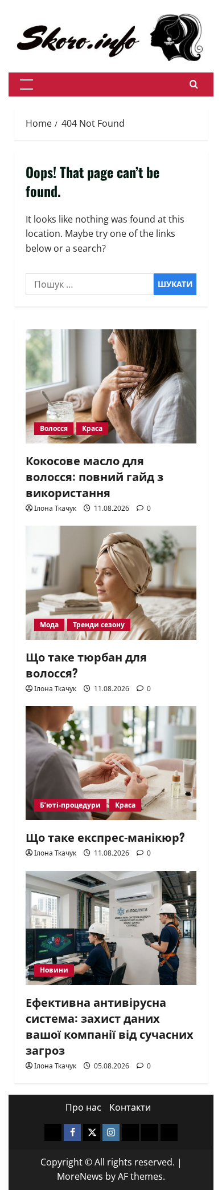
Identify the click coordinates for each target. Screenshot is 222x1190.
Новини (54, 970)
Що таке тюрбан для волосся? (86, 664)
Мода (49, 625)
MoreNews (80, 1176)
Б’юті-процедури (70, 805)
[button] (26, 84)
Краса (92, 428)
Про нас (83, 1107)
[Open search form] (194, 84)
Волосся (54, 428)
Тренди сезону (99, 625)
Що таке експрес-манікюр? (105, 836)
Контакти (130, 1107)
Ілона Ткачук (55, 508)
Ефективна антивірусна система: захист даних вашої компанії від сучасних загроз (110, 1025)
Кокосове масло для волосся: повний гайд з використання (94, 476)
